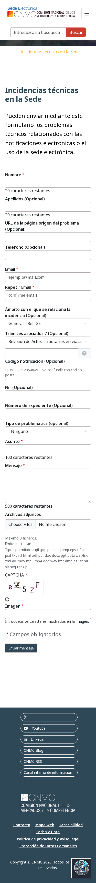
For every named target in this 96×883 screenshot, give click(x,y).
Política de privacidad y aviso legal (48, 838)
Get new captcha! (7, 599)
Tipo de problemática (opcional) (36, 423)
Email (10, 269)
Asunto (12, 441)
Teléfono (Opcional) (25, 247)
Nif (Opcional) (19, 387)
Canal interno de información (48, 772)
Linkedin (37, 739)
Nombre (13, 175)
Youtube (39, 728)
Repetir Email (18, 287)
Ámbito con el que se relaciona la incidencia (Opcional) (37, 312)
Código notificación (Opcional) (35, 361)
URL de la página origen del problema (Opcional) (42, 226)
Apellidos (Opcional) (25, 199)
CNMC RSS (33, 761)
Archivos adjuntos (23, 514)
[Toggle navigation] (86, 13)
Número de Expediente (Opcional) (39, 405)
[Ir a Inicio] (41, 10)
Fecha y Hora (48, 831)
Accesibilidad (71, 824)
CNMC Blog (33, 750)
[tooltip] (84, 353)
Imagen (12, 606)
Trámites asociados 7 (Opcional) (36, 333)
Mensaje (13, 465)
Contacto (21, 824)
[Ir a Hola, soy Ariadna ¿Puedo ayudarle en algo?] (81, 868)
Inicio (11, 51)
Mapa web (44, 824)
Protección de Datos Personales (48, 845)
